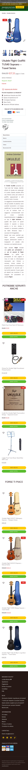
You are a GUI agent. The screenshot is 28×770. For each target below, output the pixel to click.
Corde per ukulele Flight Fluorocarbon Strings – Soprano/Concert (13, 414)
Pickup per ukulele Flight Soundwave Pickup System (13, 369)
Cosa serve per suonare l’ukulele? (11, 705)
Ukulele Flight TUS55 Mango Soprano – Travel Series (14, 609)
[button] (9, 89)
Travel (8, 121)
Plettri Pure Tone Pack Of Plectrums (12, 325)
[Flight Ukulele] (14, 127)
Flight (5, 121)
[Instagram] (7, 737)
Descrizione (6, 135)
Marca (4, 138)
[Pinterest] (11, 737)
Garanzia (4, 719)
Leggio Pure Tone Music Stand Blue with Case (12, 459)
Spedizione (5, 682)
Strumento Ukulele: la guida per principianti (14, 698)
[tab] (14, 135)
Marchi (4, 721)
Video (4, 144)
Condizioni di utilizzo (7, 726)
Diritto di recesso (6, 686)
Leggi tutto (14, 336)
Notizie (4, 717)
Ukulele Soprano (11, 13)
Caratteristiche (7, 141)
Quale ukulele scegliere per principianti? (13, 703)
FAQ (3, 691)
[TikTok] (14, 737)
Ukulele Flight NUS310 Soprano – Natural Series (12, 564)
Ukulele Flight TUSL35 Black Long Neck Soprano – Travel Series (14, 654)
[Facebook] (3, 737)
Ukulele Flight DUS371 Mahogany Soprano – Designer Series (12, 519)
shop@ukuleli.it (5, 765)
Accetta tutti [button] (20, 7)
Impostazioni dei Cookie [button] (8, 7)
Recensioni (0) (7, 148)
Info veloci (14, 333)
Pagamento (5, 684)
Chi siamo (4, 714)
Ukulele (4, 13)
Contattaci (4, 689)
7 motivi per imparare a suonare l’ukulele (13, 700)
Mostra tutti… (5, 707)
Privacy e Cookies (7, 724)
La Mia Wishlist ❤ (7, 679)
